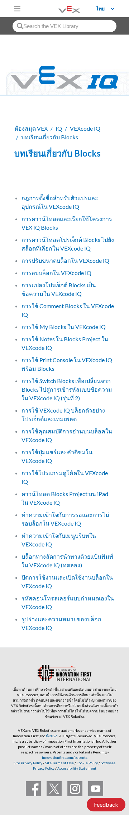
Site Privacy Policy (28, 763)
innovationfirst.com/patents (64, 757)
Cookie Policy (87, 763)
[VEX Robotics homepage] (60, 8)
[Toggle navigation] (17, 8)
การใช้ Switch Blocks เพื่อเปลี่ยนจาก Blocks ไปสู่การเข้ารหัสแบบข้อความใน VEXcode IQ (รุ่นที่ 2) (67, 389)
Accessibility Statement (76, 768)
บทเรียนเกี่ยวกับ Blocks (49, 137)
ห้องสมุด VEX (31, 128)
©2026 (52, 736)
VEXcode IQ (85, 128)
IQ (59, 128)
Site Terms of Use (59, 763)
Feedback (106, 804)
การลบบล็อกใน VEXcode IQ (56, 272)
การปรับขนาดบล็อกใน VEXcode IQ (65, 260)
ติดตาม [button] (27, 178)
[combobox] (64, 26)
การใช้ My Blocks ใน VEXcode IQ (64, 326)
